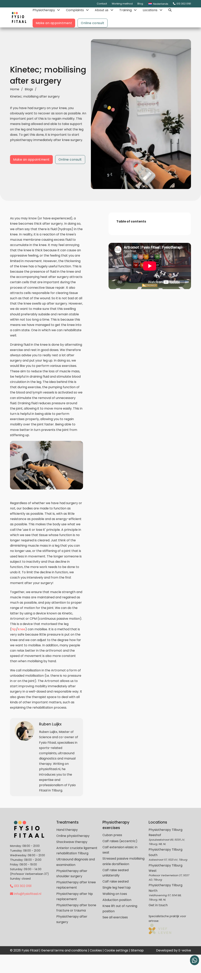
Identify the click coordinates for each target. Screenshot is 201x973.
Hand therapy (67, 829)
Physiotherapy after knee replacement (76, 885)
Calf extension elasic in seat (119, 850)
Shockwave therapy (71, 842)
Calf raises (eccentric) (119, 841)
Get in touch (158, 905)
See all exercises (115, 917)
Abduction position (116, 900)
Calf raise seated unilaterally (115, 873)
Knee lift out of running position (119, 908)
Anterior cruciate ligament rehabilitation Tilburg (76, 850)
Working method (122, 3)
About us (101, 10)
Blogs (29, 89)
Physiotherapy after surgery (71, 919)
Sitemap (137, 950)
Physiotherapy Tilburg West (165, 868)
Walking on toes (114, 894)
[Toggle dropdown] (58, 10)
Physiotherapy (44, 10)
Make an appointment (54, 23)
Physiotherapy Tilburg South (165, 852)
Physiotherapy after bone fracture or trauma (76, 908)
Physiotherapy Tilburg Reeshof (165, 832)
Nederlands (160, 3)
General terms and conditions (64, 950)
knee (21, 629)
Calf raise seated (115, 881)
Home (14, 89)
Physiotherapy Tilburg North (165, 888)
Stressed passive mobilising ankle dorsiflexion (123, 861)
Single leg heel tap (116, 887)
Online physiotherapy (73, 836)
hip (13, 629)
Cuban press (112, 835)
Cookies (96, 950)
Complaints (75, 10)
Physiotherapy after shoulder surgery (71, 873)
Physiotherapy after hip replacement (74, 896)
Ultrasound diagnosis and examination (75, 862)
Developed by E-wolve (173, 950)
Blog (140, 3)
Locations (150, 10)
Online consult (92, 23)
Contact (102, 3)
